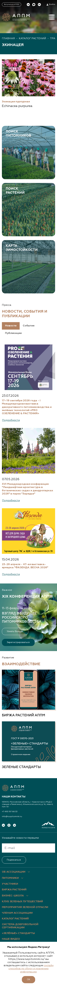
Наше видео (11, 939)
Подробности (11, 420)
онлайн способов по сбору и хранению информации (31, 968)
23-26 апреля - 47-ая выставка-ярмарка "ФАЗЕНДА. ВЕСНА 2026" (25, 566)
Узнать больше (15, 631)
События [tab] (28, 325)
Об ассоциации (13, 872)
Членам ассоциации (17, 913)
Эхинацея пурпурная (16, 101)
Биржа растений (14, 889)
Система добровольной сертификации (20, 926)
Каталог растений (32, 38)
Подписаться (14, 860)
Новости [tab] (10, 325)
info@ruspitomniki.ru (12, 817)
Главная (8, 38)
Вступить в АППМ (11, 4)
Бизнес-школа (13, 895)
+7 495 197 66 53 (9, 812)
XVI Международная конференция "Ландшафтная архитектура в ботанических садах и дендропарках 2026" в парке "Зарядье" (27, 489)
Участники (10, 884)
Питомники (10, 878)
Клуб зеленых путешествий (22, 901)
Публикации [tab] (13, 333)
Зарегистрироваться (18, 642)
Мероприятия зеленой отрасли (25, 907)
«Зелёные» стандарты (18, 933)
